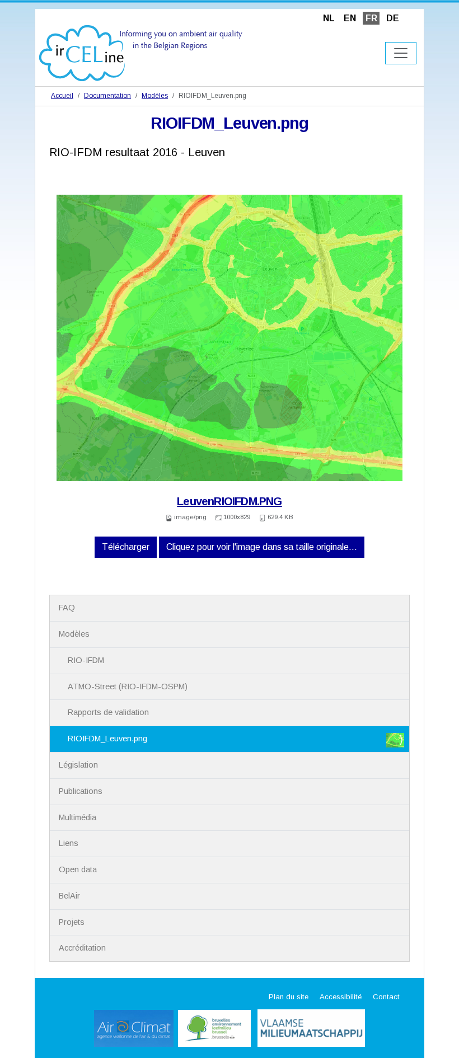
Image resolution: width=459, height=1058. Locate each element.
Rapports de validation (108, 712)
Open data (78, 869)
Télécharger (125, 547)
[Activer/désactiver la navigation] (400, 53)
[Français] (140, 52)
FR (371, 18)
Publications (80, 791)
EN (350, 18)
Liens (68, 843)
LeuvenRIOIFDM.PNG (229, 501)
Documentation (107, 96)
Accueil (62, 96)
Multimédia (77, 817)
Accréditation (82, 947)
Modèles (155, 96)
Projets (72, 922)
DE (392, 18)
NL (329, 18)
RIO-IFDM (86, 660)
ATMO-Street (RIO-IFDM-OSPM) (128, 686)
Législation (78, 764)
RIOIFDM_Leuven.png (107, 738)
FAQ (67, 607)
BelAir (69, 895)
